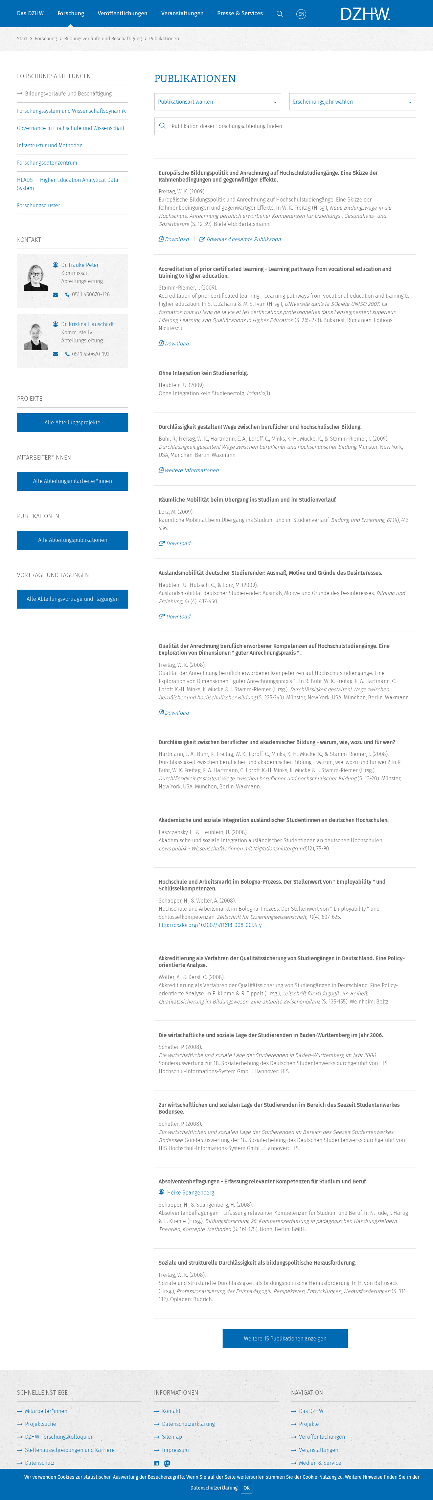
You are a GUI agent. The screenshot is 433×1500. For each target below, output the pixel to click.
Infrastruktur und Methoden (50, 145)
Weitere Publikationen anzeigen (285, 1338)
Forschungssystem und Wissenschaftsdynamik (71, 111)
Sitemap (172, 1437)
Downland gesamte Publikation (243, 239)
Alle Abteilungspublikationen (72, 540)
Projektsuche (40, 1424)
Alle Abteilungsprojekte (72, 422)
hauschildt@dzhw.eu (57, 356)
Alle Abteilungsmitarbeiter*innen (72, 481)
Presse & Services (240, 13)
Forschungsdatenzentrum (47, 163)
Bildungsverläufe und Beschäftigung (68, 93)
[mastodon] (172, 1463)
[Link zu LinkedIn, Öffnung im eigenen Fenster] (157, 1463)
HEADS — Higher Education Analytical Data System (67, 184)
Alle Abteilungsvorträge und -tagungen (73, 599)
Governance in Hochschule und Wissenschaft (70, 128)
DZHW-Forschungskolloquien (59, 1437)
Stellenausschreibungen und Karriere (70, 1450)
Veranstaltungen (182, 13)
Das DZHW (30, 13)
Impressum (175, 1450)
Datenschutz (39, 1463)
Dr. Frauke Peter (82, 273)
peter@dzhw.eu (57, 296)
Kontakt (171, 1411)
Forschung (71, 13)
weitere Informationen (192, 470)
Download (177, 239)
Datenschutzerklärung (213, 1488)
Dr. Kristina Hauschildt (87, 332)
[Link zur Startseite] (365, 13)
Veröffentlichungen (122, 13)
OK (247, 1488)
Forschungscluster (38, 205)
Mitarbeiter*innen (46, 1411)
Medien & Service (320, 1463)
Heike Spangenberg (190, 1193)
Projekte (309, 1424)
